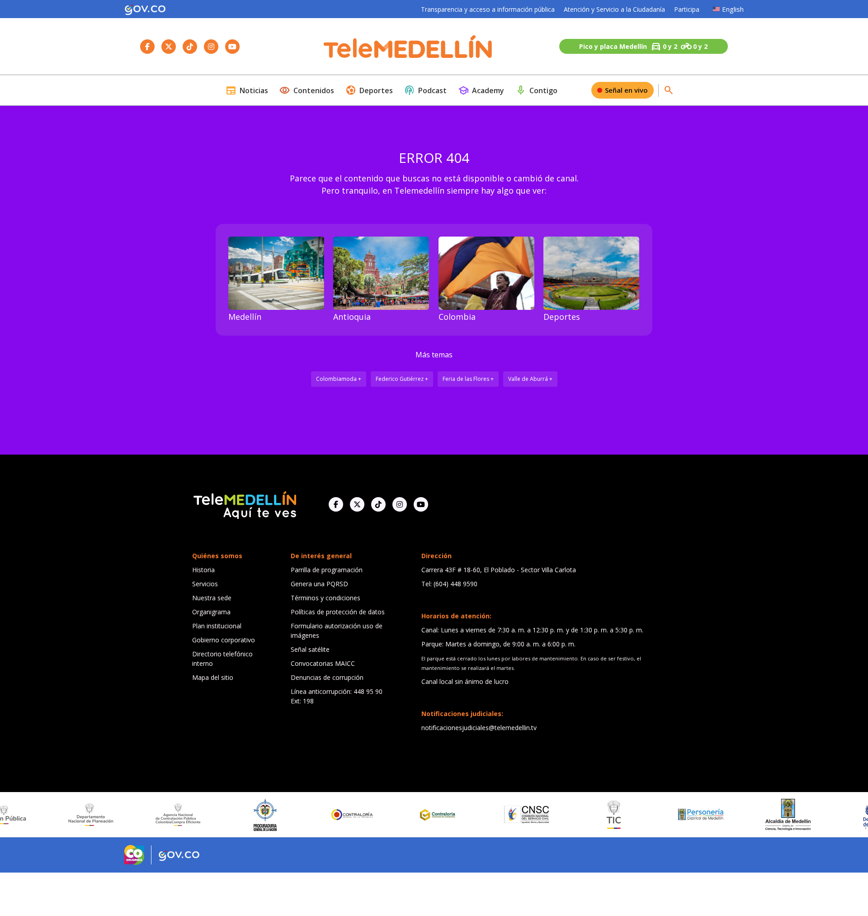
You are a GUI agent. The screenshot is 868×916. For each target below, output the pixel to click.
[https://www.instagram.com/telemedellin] (399, 504)
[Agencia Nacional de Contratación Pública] (148, 814)
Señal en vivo (626, 90)
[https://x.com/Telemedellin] (357, 504)
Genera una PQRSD (319, 583)
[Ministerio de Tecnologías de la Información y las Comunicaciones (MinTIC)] (584, 814)
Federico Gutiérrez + (402, 379)
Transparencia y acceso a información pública (488, 9)
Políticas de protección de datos (338, 612)
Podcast (425, 90)
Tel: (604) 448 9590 (449, 583)
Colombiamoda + (338, 379)
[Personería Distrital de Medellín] (671, 815)
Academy (481, 90)
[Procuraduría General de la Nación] (235, 815)
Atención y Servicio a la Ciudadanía (614, 9)
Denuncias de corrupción (327, 677)
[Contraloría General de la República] (323, 814)
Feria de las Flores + (468, 379)
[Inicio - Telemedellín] (408, 46)
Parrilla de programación (327, 569)
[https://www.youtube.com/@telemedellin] (421, 504)
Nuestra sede (211, 597)
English (733, 9)
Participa (686, 9)
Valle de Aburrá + (530, 379)
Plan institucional (216, 626)
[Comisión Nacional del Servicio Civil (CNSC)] (497, 814)
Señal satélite (310, 649)
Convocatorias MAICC (323, 663)
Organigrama (211, 612)
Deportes (369, 90)
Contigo (536, 90)
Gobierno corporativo (223, 640)
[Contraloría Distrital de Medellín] (410, 814)
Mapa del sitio (212, 677)
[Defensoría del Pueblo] (846, 815)
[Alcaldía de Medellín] (758, 815)
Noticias (247, 90)
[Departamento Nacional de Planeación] (61, 814)
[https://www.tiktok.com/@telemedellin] (378, 504)
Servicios (205, 583)
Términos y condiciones (325, 597)
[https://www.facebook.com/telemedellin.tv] (336, 504)
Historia (203, 569)
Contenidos (306, 90)
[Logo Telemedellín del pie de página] (244, 504)
